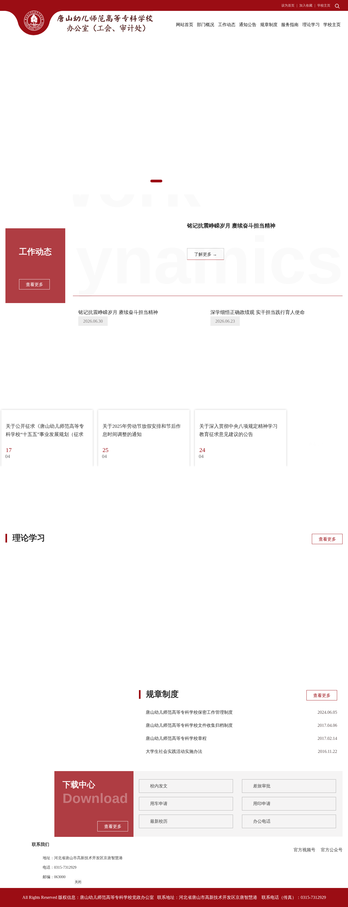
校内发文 (158, 786)
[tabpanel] (174, 119)
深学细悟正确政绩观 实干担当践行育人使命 (257, 312)
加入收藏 (305, 5)
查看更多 (327, 539)
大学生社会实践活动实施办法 (174, 751)
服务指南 (290, 24)
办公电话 (262, 821)
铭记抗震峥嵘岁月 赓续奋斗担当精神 (118, 312)
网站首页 (184, 24)
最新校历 (158, 821)
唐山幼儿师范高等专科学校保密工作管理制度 (189, 712)
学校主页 (323, 5)
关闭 (78, 882)
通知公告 (247, 24)
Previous (32, 119)
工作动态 (226, 24)
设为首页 (287, 5)
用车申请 (158, 803)
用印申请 (262, 803)
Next (315, 119)
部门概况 (205, 24)
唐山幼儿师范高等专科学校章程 (176, 738)
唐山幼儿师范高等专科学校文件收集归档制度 (189, 725)
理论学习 (311, 24)
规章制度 (269, 24)
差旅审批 (262, 786)
